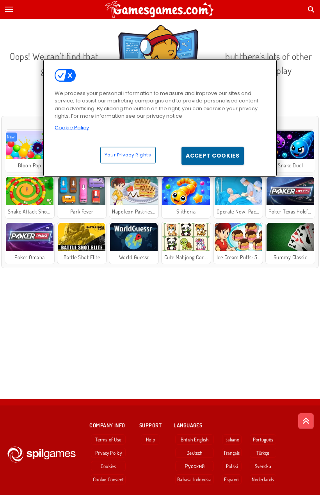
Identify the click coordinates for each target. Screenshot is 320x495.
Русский (195, 466)
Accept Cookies (213, 156)
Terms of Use (108, 439)
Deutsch (195, 453)
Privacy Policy (108, 453)
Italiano (231, 439)
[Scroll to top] (306, 421)
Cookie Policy (72, 127)
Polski (232, 466)
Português (263, 439)
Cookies (108, 466)
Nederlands (263, 479)
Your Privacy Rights (128, 155)
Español (232, 479)
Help (150, 439)
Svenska (263, 466)
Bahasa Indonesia (194, 479)
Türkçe (262, 453)
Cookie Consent (108, 479)
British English (194, 439)
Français (232, 453)
